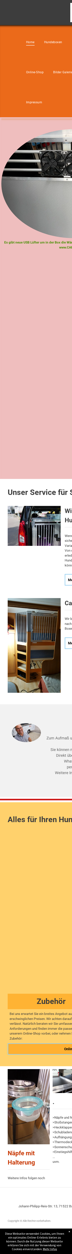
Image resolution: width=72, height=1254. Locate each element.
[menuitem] (30, 42)
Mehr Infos (50, 1249)
